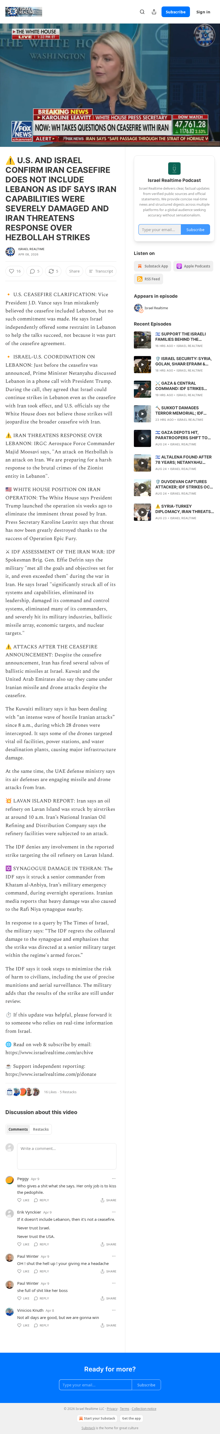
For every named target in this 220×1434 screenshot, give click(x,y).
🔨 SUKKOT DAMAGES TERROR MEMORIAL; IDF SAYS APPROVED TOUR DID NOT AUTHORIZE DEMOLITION (182, 410)
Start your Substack (99, 1418)
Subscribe (176, 11)
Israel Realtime (31, 249)
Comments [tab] (18, 1129)
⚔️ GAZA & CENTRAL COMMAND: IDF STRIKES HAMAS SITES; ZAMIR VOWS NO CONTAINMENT (183, 386)
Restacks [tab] (41, 1129)
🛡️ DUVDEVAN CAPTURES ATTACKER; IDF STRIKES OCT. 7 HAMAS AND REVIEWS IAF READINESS (184, 484)
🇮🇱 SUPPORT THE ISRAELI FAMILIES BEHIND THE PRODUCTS (180, 336)
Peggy (23, 1178)
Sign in (203, 11)
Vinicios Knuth (30, 1310)
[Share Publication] (154, 11)
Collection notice (144, 1408)
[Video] (10, 79)
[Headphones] (10, 91)
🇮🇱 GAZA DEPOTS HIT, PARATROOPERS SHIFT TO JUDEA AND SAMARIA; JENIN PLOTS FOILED (183, 435)
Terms (124, 1408)
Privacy (112, 1408)
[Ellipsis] (113, 1178)
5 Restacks (68, 1091)
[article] (174, 340)
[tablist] (28, 1129)
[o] (142, 340)
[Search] (142, 11)
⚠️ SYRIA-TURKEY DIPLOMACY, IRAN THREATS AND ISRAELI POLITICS (183, 509)
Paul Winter (28, 1256)
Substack (88, 1428)
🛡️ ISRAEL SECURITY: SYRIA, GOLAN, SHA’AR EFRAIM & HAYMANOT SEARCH (183, 361)
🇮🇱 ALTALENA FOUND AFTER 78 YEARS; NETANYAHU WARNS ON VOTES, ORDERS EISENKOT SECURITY (183, 459)
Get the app (131, 1418)
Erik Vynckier (29, 1212)
